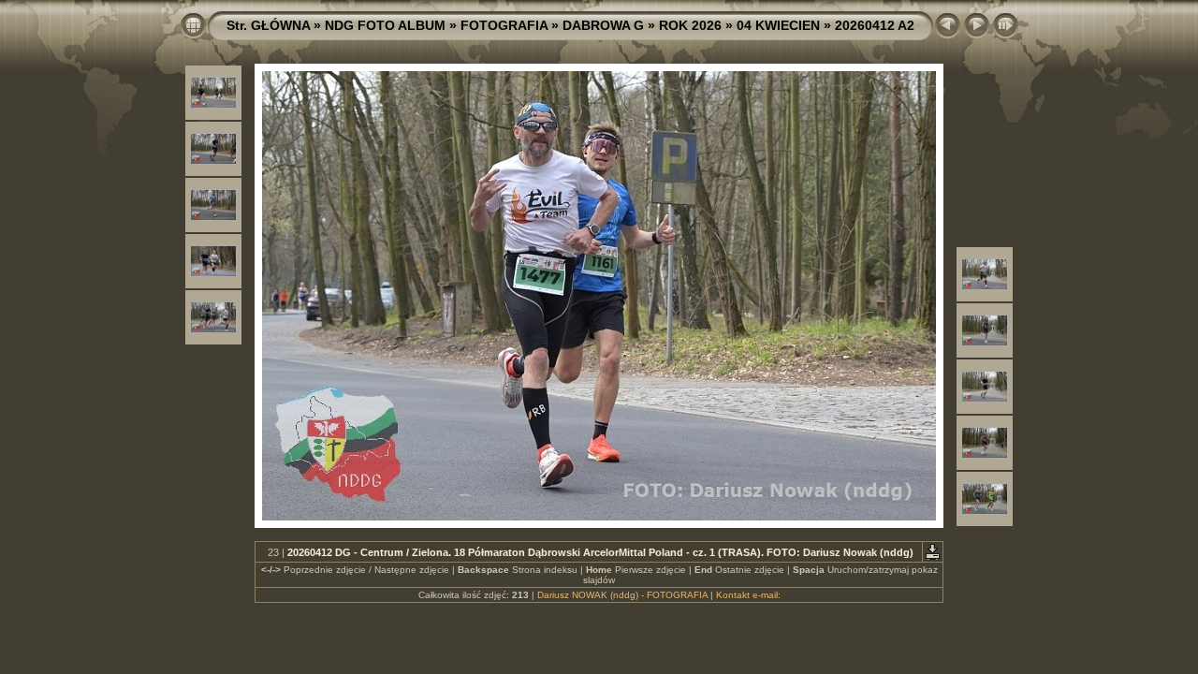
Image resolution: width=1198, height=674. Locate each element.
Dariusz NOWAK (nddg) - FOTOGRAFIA (622, 595)
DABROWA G (603, 25)
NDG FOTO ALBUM (385, 25)
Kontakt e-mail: (748, 595)
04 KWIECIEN (778, 25)
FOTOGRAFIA (504, 25)
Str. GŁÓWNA (268, 25)
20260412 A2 (874, 25)
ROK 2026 (690, 25)
